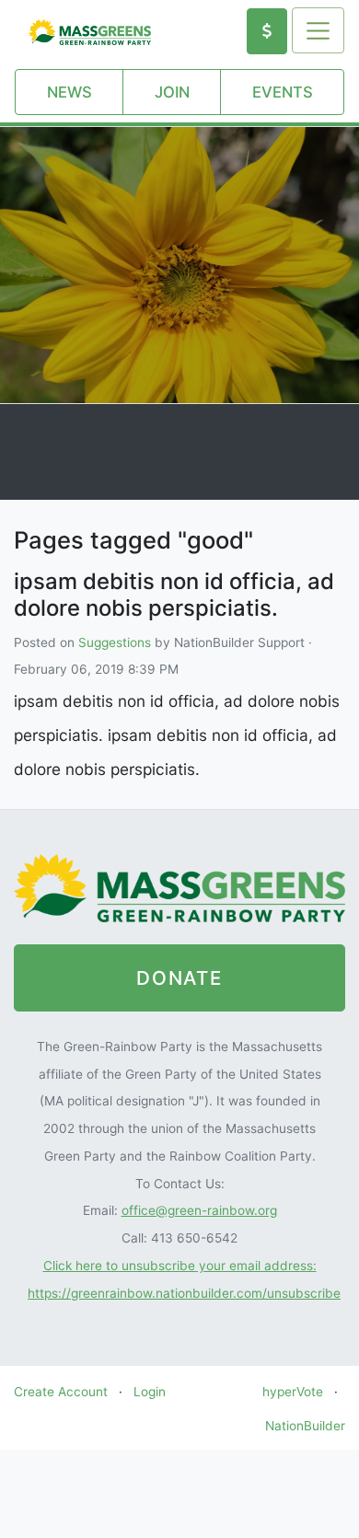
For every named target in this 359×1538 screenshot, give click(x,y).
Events (282, 92)
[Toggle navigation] (318, 30)
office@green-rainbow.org (199, 1210)
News (69, 92)
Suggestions (114, 642)
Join (172, 92)
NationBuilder (305, 1425)
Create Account (61, 1391)
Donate (179, 977)
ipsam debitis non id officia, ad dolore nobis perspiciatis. (174, 594)
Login (149, 1391)
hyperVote (292, 1391)
